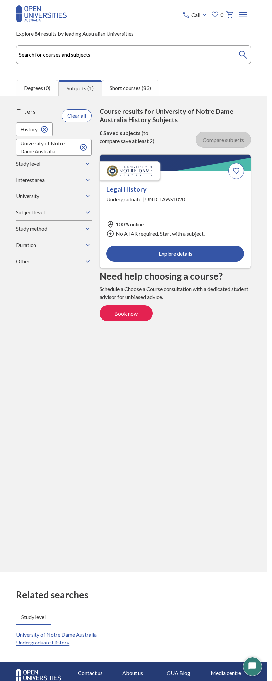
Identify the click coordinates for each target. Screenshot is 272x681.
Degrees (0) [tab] (37, 88)
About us (132, 673)
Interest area (30, 180)
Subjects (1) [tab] (80, 88)
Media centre (226, 673)
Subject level (30, 212)
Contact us (90, 673)
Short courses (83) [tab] (130, 88)
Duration (26, 245)
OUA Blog (178, 673)
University (27, 196)
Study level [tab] (33, 617)
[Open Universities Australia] (41, 20)
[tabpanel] (133, 334)
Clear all (76, 116)
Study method (31, 228)
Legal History (126, 189)
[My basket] (230, 14)
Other (23, 261)
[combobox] (133, 54)
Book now (126, 313)
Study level (28, 163)
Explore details (175, 253)
